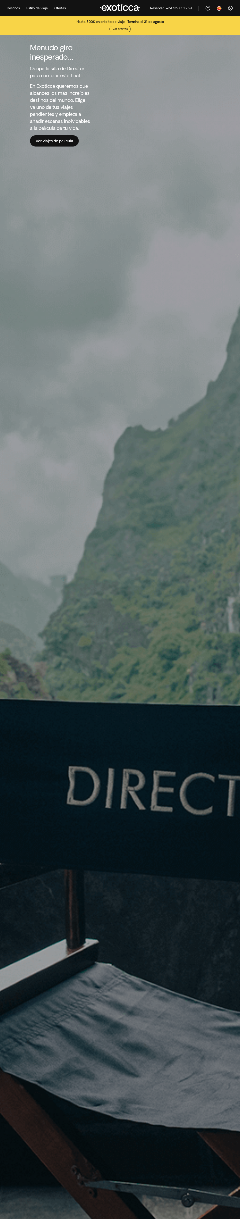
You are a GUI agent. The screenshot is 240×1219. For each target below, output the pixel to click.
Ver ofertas (120, 28)
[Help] (208, 8)
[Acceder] (230, 8)
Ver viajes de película (54, 141)
